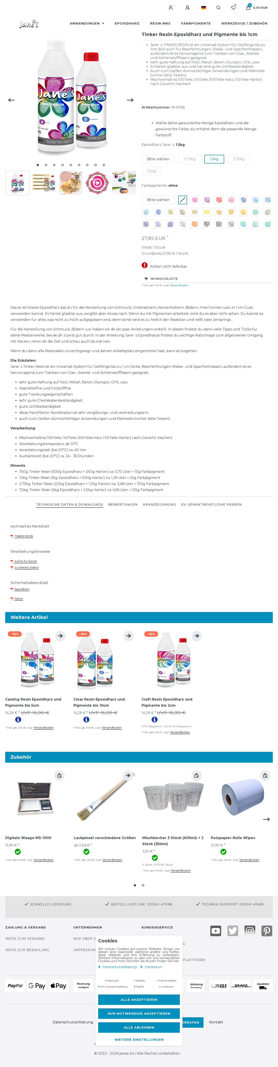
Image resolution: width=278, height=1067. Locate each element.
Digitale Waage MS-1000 (28, 838)
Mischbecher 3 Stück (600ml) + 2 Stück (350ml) (173, 841)
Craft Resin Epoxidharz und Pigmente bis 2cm (167, 702)
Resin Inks (160, 23)
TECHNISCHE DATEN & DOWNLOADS (69, 504)
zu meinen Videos (27, 567)
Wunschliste (164, 279)
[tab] (69, 505)
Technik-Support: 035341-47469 (233, 904)
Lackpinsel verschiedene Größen (105, 838)
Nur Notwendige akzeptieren (139, 1014)
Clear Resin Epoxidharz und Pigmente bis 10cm (99, 702)
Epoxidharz (127, 23)
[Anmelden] (171, 7)
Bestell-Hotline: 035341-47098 (141, 904)
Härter (19, 598)
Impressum (153, 967)
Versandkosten (178, 285)
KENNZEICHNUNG (159, 504)
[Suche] (218, 8)
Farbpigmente (196, 23)
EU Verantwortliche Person (211, 504)
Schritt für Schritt (25, 561)
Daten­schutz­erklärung (120, 967)
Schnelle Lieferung (51, 904)
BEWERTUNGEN (123, 504)
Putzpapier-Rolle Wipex (233, 838)
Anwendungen (85, 23)
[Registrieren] (188, 7)
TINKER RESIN (24, 536)
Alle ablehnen (139, 1027)
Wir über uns (87, 939)
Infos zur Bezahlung (27, 950)
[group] (36, 659)
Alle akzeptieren (139, 1000)
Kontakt (216, 1022)
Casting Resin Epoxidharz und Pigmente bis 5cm (33, 702)
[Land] (203, 8)
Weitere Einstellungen (139, 1040)
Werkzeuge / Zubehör (244, 23)
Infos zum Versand (25, 939)
